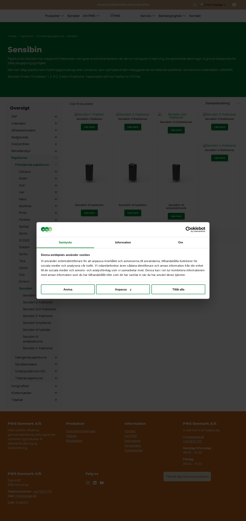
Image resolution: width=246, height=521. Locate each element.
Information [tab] (123, 242)
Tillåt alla (178, 289)
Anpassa (121, 289)
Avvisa (67, 289)
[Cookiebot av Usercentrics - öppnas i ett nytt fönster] (188, 229)
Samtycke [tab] (65, 242)
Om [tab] (180, 242)
